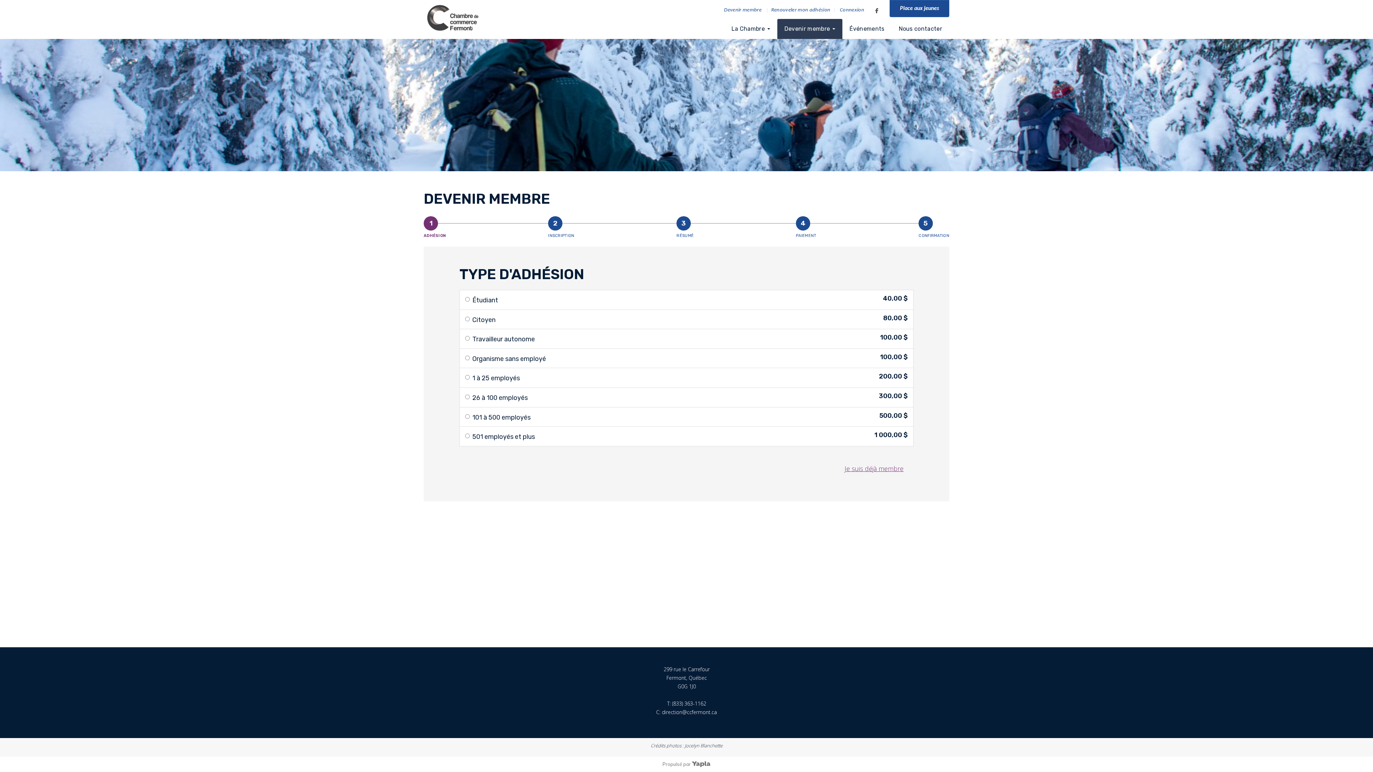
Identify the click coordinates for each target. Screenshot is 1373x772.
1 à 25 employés (496, 378)
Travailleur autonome (503, 339)
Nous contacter (920, 28)
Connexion (852, 10)
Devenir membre (743, 10)
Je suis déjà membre (874, 468)
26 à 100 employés (500, 398)
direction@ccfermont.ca (689, 712)
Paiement (806, 235)
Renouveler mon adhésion (801, 10)
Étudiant (485, 300)
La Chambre (748, 28)
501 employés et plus (503, 437)
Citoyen (484, 320)
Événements (867, 28)
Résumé (685, 235)
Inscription (561, 235)
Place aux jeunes (919, 8)
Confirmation (934, 235)
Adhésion (435, 235)
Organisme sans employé (509, 359)
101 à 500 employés (501, 417)
